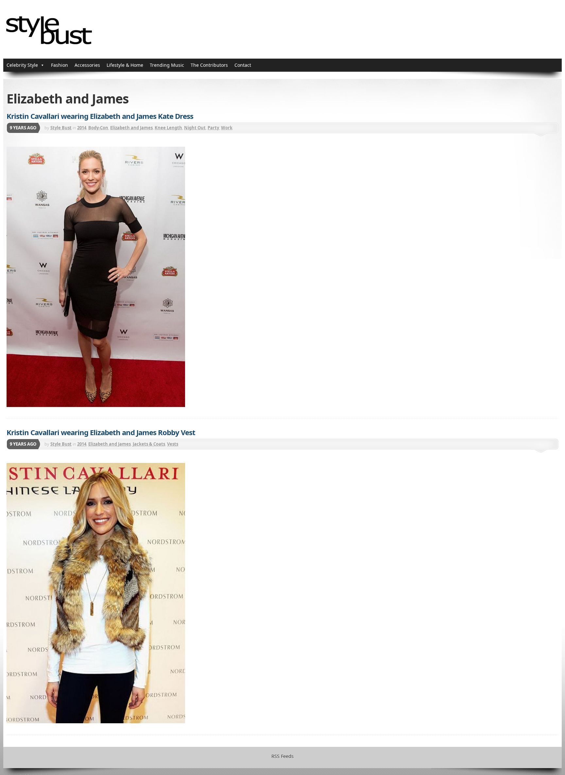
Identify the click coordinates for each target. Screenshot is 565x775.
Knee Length (168, 128)
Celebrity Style (22, 65)
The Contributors (209, 65)
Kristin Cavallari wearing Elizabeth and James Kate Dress (100, 116)
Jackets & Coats (149, 444)
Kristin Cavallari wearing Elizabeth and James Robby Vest (101, 432)
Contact (242, 65)
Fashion (59, 65)
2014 (81, 128)
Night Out (195, 128)
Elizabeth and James (131, 128)
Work (226, 128)
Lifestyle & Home (125, 65)
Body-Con (98, 128)
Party (213, 128)
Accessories (87, 65)
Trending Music (167, 65)
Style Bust (61, 128)
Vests (172, 444)
